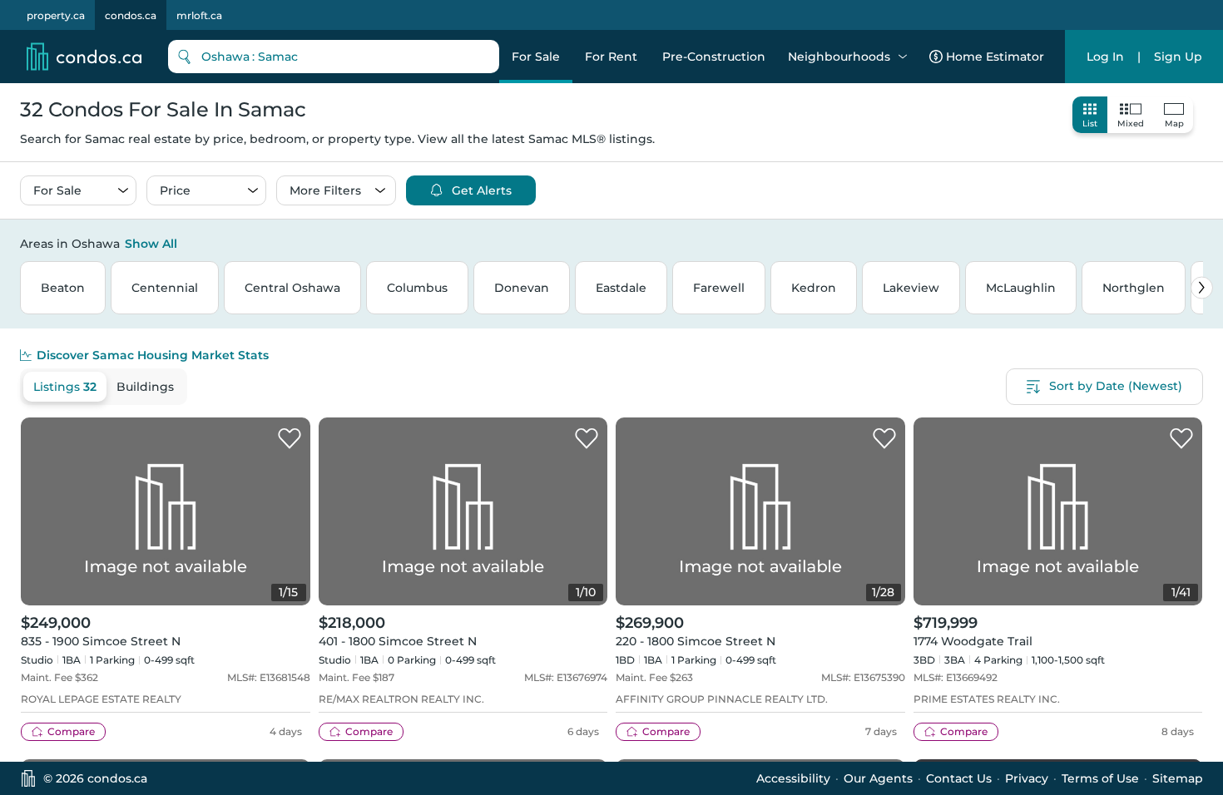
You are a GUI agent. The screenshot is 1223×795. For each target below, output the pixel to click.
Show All (151, 243)
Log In (1105, 56)
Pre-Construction (713, 56)
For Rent (611, 56)
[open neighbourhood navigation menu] (903, 56)
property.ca (56, 15)
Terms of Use (1100, 778)
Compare (71, 731)
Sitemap (1177, 778)
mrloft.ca (199, 15)
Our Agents (878, 778)
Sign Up (1178, 56)
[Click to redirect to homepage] (84, 57)
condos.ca (130, 15)
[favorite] (289, 439)
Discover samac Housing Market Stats (153, 355)
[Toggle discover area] (1201, 243)
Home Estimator (995, 56)
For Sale (536, 56)
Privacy (1026, 778)
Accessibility (793, 778)
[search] (333, 56)
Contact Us (959, 778)
